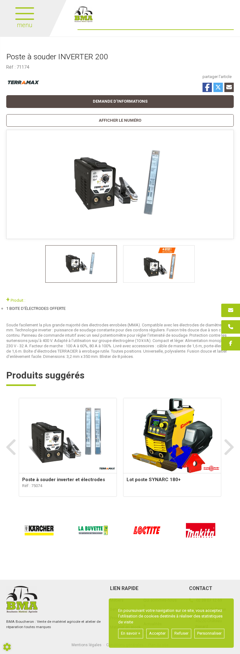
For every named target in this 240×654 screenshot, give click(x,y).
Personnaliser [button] (209, 633)
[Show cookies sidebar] (7, 647)
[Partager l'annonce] (229, 87)
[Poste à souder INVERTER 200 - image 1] (81, 264)
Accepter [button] (157, 633)
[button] (120, 120)
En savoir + (130, 633)
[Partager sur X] (218, 87)
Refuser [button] (181, 633)
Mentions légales (87, 645)
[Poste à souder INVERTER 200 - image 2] (159, 264)
